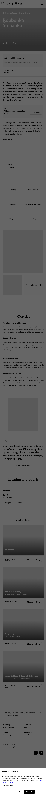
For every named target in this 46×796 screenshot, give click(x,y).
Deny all (17, 792)
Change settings (7, 785)
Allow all (29, 792)
